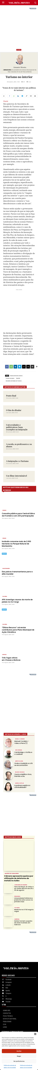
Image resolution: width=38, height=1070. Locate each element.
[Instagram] (3, 982)
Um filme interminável (16, 475)
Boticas (4, 654)
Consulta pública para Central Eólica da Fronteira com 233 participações (18, 514)
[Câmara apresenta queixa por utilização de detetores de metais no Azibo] (19, 856)
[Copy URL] (26, 96)
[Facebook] (9, 96)
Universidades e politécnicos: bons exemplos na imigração (16, 427)
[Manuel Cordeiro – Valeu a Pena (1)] (8, 742)
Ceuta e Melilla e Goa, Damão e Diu (23, 775)
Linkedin (8, 985)
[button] (35, 1034)
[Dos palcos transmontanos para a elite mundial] (19, 560)
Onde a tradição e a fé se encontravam (23, 764)
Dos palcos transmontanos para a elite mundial (17, 572)
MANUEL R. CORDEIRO (20, 739)
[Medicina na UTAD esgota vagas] (8, 911)
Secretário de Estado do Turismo (14, 380)
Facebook (8, 979)
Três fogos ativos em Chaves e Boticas (11, 659)
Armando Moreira (19, 67)
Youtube (8, 1002)
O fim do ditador (13, 410)
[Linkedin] (18, 96)
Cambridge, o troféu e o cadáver (23, 753)
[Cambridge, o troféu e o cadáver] (8, 753)
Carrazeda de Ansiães (20, 884)
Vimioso (4, 510)
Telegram (8, 993)
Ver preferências (19, 1061)
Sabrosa (16, 919)
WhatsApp (9, 999)
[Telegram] (22, 96)
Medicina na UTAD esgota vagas (23, 910)
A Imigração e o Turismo (17, 461)
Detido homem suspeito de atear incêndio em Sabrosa (23, 923)
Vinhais (4, 538)
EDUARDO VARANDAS (20, 772)
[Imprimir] (35, 96)
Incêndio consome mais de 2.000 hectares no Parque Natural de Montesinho (16, 543)
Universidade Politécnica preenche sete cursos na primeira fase (23, 900)
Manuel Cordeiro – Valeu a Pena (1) (21, 742)
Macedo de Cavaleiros (12, 873)
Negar (19, 1056)
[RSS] (3, 988)
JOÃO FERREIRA (18, 750)
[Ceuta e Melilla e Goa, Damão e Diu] (8, 775)
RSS (7, 988)
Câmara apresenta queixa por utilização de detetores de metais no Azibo (18, 878)
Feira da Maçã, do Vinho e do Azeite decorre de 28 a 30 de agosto (23, 888)
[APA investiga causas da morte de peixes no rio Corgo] (19, 588)
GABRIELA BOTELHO (19, 783)
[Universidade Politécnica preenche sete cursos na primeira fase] (8, 900)
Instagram (9, 982)
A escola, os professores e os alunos (19, 445)
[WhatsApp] (14, 96)
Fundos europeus (10, 378)
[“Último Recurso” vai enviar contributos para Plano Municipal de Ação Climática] (19, 616)
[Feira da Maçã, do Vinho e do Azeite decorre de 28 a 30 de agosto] (8, 888)
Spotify (8, 990)
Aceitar (19, 1051)
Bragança (17, 896)
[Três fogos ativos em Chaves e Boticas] (19, 646)
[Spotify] (3, 991)
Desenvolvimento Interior (16, 375)
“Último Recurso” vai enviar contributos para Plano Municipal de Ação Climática (18, 629)
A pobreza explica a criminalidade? (22, 786)
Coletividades (6, 568)
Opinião (19, 49)
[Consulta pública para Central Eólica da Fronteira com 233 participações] (19, 502)
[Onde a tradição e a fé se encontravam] (8, 764)
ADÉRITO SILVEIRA (19, 761)
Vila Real (4, 596)
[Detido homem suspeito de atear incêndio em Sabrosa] (8, 923)
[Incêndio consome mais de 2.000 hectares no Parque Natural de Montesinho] (19, 530)
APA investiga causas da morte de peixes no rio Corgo (17, 600)
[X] (3, 996)
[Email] (31, 96)
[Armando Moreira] (19, 59)
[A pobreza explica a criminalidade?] (8, 786)
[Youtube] (3, 1002)
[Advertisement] (19, 27)
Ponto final (11, 395)
